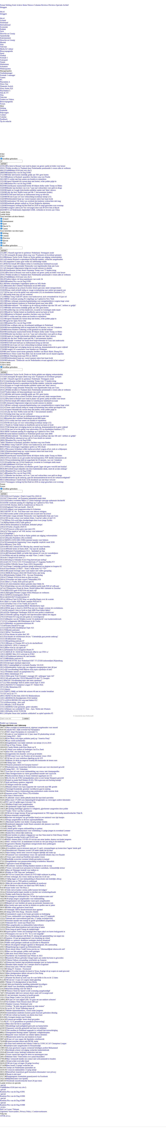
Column (5, 236)
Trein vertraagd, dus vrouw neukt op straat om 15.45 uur (27, 877)
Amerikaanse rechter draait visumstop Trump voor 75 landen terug (28, 270)
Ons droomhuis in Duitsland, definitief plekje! (21, 525)
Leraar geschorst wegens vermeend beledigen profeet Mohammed (32, 1048)
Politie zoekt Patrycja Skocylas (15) (19, 894)
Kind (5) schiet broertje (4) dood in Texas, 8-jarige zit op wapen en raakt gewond (38, 971)
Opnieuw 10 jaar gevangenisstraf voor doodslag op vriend (27, 938)
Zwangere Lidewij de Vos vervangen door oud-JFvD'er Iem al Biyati (29, 208)
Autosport (4, 60)
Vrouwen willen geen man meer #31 (17, 529)
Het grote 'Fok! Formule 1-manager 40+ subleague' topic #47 (27, 676)
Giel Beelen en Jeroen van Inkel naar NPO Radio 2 (26, 885)
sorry (5, 689)
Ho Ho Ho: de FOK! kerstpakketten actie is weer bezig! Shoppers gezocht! (35, 778)
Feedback (3, 119)
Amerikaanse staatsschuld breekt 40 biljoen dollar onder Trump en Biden (31, 186)
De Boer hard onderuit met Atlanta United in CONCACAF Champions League (35, 1043)
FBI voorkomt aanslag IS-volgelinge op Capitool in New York (27, 299)
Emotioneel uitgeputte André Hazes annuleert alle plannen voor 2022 (32, 824)
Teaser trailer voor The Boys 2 (17, 888)
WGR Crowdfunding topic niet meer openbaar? (21, 680)
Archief (66, 5)
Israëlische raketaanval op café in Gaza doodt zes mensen (25, 438)
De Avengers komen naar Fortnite (18, 1017)
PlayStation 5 (5, 91)
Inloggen (3, 7)
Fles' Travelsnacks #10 (12, 632)
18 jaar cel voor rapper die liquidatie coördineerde (25, 1039)
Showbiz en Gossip (7, 34)
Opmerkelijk (5, 36)
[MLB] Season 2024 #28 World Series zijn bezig (22, 573)
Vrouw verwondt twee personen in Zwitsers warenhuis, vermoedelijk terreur (35, 868)
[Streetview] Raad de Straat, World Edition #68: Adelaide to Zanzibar (30, 588)
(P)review (6, 238)
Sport (2, 53)
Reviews (44, 5)
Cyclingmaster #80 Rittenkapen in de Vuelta (20, 621)
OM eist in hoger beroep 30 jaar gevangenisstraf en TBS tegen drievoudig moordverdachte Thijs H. (44, 813)
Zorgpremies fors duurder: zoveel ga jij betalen (24, 754)
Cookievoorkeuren (40, 1111)
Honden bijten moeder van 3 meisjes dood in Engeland (27, 964)
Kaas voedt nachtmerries (15, 741)
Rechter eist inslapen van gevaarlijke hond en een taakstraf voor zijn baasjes (35, 817)
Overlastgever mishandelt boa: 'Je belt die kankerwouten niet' (29, 896)
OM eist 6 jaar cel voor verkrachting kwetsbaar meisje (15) (25, 197)
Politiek (3, 29)
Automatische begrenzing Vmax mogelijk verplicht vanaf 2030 (27, 542)
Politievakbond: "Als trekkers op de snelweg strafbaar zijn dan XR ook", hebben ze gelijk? (38, 305)
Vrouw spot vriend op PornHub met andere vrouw (25, 857)
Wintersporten (5, 69)
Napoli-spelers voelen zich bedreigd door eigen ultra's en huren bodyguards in (35, 932)
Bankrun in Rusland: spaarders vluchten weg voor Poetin (25, 177)
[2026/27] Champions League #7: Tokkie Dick (21, 685)
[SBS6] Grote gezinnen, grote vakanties (19, 707)
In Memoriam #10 (10, 687)
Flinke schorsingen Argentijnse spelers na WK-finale (23, 283)
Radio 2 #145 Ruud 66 (12, 705)
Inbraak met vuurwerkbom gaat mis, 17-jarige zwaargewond (29, 918)
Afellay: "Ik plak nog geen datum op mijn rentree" (25, 1006)
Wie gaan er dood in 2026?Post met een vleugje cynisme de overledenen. (31, 608)
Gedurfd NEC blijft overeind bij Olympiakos (22, 730)
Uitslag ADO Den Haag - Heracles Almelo (21, 912)
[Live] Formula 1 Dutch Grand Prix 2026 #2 (20, 496)
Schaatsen (4, 66)
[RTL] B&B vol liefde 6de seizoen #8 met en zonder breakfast (27, 691)
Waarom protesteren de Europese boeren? (22, 765)
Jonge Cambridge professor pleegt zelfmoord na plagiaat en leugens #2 (30, 566)
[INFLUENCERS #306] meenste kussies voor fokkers (24, 540)
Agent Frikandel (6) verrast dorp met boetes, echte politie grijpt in (28, 181)
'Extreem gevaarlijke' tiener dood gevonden (22, 1019)
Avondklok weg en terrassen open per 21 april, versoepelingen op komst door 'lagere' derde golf (44, 848)
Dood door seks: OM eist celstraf (18, 967)
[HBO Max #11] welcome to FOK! (17, 654)
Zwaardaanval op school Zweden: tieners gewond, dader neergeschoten (30, 288)
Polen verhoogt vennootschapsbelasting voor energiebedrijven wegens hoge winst (34, 301)
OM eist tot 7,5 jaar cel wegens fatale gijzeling (23, 980)
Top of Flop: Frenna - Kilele (17, 745)
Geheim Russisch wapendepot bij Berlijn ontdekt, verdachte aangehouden (31, 259)
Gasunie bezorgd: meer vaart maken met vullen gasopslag (25, 571)
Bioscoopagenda (6, 51)
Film (2, 45)
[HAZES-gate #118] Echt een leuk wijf (18, 590)
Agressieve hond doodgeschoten (18, 863)
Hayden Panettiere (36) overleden (16, 538)
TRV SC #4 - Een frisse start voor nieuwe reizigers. (23, 511)
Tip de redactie (5, 121)
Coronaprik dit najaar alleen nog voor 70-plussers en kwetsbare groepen (30, 255)
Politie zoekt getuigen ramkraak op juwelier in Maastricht (27, 942)
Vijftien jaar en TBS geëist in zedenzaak (21, 881)
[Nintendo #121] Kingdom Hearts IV (17, 650)
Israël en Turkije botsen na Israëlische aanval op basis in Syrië (27, 312)
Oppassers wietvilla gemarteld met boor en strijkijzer (26, 1028)
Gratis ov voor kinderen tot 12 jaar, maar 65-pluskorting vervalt (30, 734)
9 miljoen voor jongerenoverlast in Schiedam (20, 509)
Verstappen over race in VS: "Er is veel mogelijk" (25, 934)
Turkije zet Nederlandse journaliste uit (20, 1068)
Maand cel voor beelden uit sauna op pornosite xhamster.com (29, 903)
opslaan (3, 164)
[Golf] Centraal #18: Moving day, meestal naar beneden (25, 547)
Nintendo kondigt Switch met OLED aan (22, 837)
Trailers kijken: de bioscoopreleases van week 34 (21, 279)
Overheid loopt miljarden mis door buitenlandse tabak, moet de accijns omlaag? (33, 469)
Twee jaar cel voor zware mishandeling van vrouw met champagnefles (32, 771)
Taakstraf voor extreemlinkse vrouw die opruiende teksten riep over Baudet (36, 855)
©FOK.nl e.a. (5, 1116)
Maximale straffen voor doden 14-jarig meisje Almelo (26, 822)
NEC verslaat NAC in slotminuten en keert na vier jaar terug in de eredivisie (35, 842)
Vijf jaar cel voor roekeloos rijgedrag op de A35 (24, 758)
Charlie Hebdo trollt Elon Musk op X (21, 747)
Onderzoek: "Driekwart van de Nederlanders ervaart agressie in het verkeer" (32, 360)
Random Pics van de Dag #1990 (15, 183)
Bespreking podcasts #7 (12, 641)
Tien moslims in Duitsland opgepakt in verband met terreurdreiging (32, 1030)
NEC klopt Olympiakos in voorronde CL (22, 732)
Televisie (3, 47)
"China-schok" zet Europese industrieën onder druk (23, 498)
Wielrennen (4, 64)
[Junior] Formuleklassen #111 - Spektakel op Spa (22, 551)
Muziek (3, 42)
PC (1, 80)
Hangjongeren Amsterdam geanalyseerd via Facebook (27, 1076)
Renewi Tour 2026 (10, 544)
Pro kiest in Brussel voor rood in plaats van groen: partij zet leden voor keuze (32, 166)
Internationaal (5, 25)
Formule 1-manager (7, 75)
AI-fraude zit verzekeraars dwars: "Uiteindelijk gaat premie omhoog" (29, 636)
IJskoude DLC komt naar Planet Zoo (20, 923)
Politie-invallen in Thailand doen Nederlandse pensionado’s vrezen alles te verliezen (35, 168)
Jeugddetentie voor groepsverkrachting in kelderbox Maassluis (30, 861)
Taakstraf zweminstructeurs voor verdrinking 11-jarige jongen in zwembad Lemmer (38, 831)
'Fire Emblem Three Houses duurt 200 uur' (21, 1002)
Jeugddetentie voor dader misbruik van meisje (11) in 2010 (28, 743)
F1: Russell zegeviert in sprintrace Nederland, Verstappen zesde (27, 253)
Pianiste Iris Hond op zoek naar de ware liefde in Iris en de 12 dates (32, 978)
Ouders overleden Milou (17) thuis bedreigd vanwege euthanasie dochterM (32, 500)
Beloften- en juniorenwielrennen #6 (17, 623)
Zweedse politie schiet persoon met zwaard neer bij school (25, 514)
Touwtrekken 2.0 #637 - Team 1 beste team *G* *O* (23, 568)
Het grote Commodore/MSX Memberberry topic (22, 606)
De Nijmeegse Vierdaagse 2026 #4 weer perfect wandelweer (27, 612)
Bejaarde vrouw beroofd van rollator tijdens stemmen (26, 1035)
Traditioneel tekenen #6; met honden (17, 656)
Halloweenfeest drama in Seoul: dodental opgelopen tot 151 (29, 776)
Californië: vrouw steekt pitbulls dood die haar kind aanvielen (29, 798)
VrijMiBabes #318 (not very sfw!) (15, 170)
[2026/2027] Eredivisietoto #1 (14, 597)
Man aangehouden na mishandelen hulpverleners (25, 925)
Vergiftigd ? (7, 533)
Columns (37, 5)
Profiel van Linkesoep (8, 723)
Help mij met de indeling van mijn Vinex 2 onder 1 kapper (25, 555)
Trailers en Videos (7, 99)
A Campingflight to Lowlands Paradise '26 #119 (21, 665)
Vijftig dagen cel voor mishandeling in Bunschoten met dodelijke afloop (33, 879)
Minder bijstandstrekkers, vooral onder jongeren (24, 1011)
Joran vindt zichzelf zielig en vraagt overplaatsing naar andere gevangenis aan (33, 290)
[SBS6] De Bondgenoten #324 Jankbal (18, 698)
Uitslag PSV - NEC (13, 736)
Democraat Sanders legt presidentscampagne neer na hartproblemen (32, 962)
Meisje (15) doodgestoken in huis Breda (21, 982)
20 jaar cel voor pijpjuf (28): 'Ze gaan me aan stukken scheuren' (31, 1000)
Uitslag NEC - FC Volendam (16, 769)
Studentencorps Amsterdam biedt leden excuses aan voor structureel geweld (35, 767)
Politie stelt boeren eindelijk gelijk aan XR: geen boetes (24, 175)
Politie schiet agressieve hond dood (19, 907)
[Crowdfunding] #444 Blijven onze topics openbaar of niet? (26, 669)
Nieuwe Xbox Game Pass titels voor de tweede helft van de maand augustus (32, 354)
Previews (52, 5)
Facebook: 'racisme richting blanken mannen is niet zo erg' (29, 866)
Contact (3, 115)
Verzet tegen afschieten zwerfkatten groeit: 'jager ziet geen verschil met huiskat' (33, 467)
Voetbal (3, 55)
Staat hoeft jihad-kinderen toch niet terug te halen (26, 927)
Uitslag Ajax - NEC (14, 763)
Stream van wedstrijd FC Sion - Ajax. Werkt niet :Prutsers (25, 709)
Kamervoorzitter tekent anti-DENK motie (22, 1041)
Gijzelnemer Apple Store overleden (20, 806)
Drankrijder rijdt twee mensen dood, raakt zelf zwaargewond (29, 993)
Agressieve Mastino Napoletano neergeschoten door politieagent (31, 844)
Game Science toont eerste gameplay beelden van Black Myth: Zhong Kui (31, 351)
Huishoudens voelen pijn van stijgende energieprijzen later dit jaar (28, 667)
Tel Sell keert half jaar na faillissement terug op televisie (24, 194)
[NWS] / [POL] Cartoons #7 (14, 645)
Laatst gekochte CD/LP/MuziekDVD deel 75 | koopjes (24, 678)
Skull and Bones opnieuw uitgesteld (19, 782)
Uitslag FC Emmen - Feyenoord (18, 969)
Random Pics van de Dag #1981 (15, 473)
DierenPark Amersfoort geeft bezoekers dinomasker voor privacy (31, 1072)
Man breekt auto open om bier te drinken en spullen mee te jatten (30, 905)
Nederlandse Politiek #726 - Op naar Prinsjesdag (21, 575)
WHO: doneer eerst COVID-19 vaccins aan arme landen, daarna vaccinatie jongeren (38, 839)
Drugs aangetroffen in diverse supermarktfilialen (24, 820)
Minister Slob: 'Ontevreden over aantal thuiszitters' (25, 1057)
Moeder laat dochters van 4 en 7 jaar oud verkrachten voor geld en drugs (31, 188)
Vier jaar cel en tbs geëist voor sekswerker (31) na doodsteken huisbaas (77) (32, 292)
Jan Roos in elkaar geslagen (17, 975)
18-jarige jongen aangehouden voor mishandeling (25, 899)
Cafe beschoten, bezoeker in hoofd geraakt (22, 995)
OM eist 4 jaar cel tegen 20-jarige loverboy (22, 1063)
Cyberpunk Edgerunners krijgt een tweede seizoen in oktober (26, 268)
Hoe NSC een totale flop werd (18, 752)
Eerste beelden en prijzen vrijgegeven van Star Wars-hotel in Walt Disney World (37, 835)
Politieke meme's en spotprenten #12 (17, 672)
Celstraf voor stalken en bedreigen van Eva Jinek (25, 749)
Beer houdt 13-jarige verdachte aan (19, 1065)
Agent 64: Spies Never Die (13, 321)
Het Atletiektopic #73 (11, 674)
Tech (2, 31)
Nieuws (30, 5)
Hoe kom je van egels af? (13, 647)
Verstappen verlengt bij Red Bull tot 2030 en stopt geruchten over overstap (31, 205)
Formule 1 (4, 58)
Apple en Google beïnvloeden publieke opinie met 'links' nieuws (28, 190)
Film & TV (4, 93)
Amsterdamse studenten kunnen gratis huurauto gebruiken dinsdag (31, 1013)
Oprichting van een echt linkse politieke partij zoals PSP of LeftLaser (29, 586)
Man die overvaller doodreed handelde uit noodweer (26, 883)
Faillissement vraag (10, 639)
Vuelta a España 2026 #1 (13, 527)
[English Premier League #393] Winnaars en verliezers (24, 593)
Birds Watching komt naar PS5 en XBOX (19, 356)
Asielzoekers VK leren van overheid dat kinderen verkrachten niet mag (30, 201)
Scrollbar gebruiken (9, 159)
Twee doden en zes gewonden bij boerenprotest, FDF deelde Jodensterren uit (33, 458)
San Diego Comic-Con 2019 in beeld (20, 997)
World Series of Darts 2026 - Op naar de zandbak (22, 549)
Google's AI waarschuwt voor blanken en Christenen (23, 349)
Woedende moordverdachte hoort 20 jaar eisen (24, 1081)
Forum (2, 5)
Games (2, 77)
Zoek (14, 5)
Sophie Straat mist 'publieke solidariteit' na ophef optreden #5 (26, 713)
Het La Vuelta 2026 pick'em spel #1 (17, 582)
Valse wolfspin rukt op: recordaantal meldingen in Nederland (26, 325)
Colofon (3, 117)
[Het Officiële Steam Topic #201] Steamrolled (21, 564)
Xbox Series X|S (6, 88)
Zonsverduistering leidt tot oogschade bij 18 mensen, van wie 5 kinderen (31, 327)
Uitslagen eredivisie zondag (16, 784)
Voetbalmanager (6, 73)
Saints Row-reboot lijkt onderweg (19, 833)
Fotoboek (3, 110)
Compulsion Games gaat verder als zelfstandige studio (23, 262)
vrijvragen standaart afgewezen (15, 663)
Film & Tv (6, 226)
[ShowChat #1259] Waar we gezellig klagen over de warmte (27, 599)
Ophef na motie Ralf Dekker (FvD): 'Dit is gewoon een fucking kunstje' (33, 780)
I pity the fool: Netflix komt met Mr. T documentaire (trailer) (26, 192)
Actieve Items (21, 5)
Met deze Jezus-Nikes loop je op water (21, 953)
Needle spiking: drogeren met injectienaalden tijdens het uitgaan (28, 615)
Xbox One (4, 84)
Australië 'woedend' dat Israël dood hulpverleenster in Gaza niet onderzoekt (32, 341)
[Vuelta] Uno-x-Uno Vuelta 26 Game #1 (18, 604)
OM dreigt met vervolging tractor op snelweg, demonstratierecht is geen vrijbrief (34, 347)
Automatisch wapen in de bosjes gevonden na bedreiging (28, 914)
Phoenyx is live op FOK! (16, 846)
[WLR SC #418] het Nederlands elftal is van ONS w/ (24, 652)
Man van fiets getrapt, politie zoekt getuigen (23, 951)
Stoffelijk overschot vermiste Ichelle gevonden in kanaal (27, 859)
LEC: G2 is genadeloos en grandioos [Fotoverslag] (24, 1021)
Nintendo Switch (6, 86)
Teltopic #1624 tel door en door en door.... (20, 577)
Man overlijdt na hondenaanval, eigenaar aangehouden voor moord (32, 727)
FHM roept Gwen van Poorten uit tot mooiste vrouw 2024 (28, 756)
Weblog (9, 5)
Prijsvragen (4, 113)
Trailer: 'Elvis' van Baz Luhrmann (19, 811)
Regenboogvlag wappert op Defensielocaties (23, 947)
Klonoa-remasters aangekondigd (17, 815)
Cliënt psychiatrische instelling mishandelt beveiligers (26, 984)
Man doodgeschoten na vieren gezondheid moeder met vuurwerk (31, 774)
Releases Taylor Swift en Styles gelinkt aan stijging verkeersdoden (28, 536)
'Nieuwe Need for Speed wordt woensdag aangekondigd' (28, 991)
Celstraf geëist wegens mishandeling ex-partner (24, 828)
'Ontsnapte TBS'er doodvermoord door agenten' (24, 910)
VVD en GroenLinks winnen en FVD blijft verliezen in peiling (31, 874)
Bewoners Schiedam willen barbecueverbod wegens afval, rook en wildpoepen (33, 449)
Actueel (3, 20)
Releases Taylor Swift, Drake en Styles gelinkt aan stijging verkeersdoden (31, 257)
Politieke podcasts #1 (11, 658)
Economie (4, 27)
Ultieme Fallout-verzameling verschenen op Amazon (26, 960)
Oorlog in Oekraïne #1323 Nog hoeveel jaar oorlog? (23, 560)
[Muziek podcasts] (9, 630)
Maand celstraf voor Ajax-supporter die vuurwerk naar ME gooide (31, 787)
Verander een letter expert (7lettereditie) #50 (20, 579)
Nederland (4, 23)
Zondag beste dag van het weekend (16, 294)
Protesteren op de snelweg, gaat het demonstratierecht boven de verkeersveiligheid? (35, 478)
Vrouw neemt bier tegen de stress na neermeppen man (27, 1054)
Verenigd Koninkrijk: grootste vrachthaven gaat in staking (28, 789)
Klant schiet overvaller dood (18, 1061)
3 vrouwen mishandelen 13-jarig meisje (21, 1070)
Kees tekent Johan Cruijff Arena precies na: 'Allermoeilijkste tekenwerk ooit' (35, 949)
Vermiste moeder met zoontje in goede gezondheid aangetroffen (30, 921)
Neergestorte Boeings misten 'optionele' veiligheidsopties (28, 1032)
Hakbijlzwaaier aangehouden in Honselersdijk (23, 1046)
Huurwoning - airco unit (12, 702)
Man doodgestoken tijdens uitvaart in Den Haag (24, 973)
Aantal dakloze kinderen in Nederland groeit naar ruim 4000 (26, 303)
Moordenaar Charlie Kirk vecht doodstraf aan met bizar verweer (27, 480)
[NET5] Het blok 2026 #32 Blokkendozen (20, 696)
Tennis (2, 62)
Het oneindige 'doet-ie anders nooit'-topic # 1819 (22, 683)
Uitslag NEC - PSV (14, 826)
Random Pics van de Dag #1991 (15, 173)
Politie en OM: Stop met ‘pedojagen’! (20, 872)
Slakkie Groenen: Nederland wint (19, 1004)
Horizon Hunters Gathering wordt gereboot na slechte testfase (26, 330)
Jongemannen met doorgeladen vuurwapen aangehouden (28, 901)
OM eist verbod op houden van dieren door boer (23, 1015)
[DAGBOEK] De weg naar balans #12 (18, 700)
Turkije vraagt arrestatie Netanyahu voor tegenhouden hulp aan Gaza (29, 266)
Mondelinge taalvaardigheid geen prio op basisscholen (27, 1026)
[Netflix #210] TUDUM (13, 711)
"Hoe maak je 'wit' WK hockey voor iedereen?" (22, 531)
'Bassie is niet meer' (13, 1074)
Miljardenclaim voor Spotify (17, 1079)
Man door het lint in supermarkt (18, 1024)
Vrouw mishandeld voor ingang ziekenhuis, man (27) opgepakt (30, 916)
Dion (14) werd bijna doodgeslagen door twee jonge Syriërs (26, 520)
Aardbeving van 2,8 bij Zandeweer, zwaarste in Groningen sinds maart (30, 310)
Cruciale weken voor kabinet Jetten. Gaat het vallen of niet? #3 (27, 518)
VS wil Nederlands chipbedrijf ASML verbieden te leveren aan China (30, 210)
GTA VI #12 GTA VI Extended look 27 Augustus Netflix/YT (27, 562)
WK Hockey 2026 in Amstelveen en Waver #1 (21, 505)
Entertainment (5, 38)
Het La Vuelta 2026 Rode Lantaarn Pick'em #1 (20, 601)
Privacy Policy (25, 1111)
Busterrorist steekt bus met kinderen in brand (24, 1037)
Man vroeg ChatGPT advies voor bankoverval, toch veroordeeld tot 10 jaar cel (33, 297)
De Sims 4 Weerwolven (14, 795)
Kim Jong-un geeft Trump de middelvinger (22, 929)
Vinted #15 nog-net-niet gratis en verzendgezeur (22, 617)
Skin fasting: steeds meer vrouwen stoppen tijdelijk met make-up (31, 853)
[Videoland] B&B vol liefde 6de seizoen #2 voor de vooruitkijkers (29, 553)
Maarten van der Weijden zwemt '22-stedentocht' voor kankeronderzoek (30, 619)
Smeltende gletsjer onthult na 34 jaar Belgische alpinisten (25, 203)
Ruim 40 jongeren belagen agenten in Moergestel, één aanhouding (31, 945)
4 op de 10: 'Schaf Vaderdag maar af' (20, 1008)
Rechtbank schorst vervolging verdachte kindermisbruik (27, 1050)
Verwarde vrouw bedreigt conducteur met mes (24, 1052)
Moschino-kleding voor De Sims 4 (18, 989)
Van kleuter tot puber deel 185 (14, 634)
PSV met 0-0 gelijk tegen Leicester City (20, 802)
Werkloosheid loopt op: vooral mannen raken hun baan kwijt (26, 199)
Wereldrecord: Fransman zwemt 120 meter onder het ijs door (29, 850)
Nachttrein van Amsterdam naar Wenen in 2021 (24, 956)
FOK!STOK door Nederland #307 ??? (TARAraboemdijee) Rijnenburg (31, 661)
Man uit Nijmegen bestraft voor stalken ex (22, 870)
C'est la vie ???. (8, 694)
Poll (3, 243)
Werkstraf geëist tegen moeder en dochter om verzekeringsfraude (31, 892)
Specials (59, 5)
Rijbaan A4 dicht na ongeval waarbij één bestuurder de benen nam (31, 760)
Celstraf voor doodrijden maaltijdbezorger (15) (24, 986)
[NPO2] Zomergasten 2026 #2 (15, 595)
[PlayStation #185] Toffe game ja (15, 522)
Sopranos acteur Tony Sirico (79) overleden (22, 793)
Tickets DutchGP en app (12, 626)
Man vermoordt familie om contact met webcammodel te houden (31, 1059)
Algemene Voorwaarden (9, 1111)
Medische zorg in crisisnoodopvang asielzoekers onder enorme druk (32, 791)
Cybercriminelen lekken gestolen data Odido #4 (22, 584)
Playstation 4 (5, 82)
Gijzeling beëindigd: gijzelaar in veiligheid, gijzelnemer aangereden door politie (37, 809)
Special (5, 241)
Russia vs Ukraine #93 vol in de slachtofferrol (21, 643)
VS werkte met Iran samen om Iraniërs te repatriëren (23, 179)
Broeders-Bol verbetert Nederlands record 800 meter (23, 286)
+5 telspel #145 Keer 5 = (12, 558)
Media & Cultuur (6, 49)
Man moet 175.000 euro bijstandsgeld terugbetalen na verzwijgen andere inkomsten (38, 800)
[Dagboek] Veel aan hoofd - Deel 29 (16, 507)
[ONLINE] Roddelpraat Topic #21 (17, 628)
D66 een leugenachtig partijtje (14, 453)
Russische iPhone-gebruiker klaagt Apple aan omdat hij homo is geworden (34, 958)
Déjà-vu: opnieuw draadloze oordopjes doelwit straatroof (28, 940)
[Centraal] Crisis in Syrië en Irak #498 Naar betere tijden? (25, 610)
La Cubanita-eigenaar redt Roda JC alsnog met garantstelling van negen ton (35, 936)
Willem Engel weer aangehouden (20, 804)
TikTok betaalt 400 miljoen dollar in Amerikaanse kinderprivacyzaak (29, 264)
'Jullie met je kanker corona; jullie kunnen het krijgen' (26, 890)
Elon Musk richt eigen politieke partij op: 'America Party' (28, 738)
